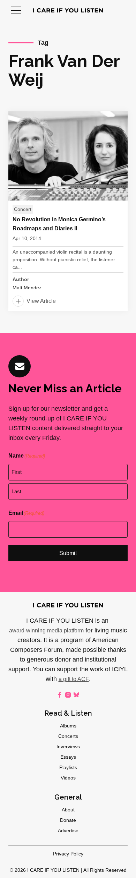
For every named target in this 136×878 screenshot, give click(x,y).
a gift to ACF (74, 679)
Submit (68, 553)
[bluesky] (76, 695)
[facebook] (59, 695)
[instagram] (68, 695)
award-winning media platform (46, 630)
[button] (16, 10)
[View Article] (68, 211)
